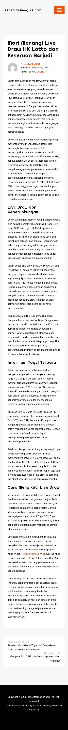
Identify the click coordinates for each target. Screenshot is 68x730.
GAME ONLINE (37, 72)
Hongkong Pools (30, 554)
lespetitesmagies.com (22, 10)
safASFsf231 (32, 64)
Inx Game (18, 705)
